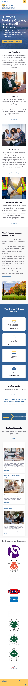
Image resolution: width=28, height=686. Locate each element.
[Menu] (25, 6)
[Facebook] (5, 1)
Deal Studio (4, 681)
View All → (14, 394)
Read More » (6, 470)
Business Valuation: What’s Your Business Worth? (11, 507)
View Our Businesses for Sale (10, 41)
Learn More (13, 119)
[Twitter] (2, 1)
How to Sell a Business (9, 444)
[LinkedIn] (7, 1)
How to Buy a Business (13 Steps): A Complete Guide (12, 476)
